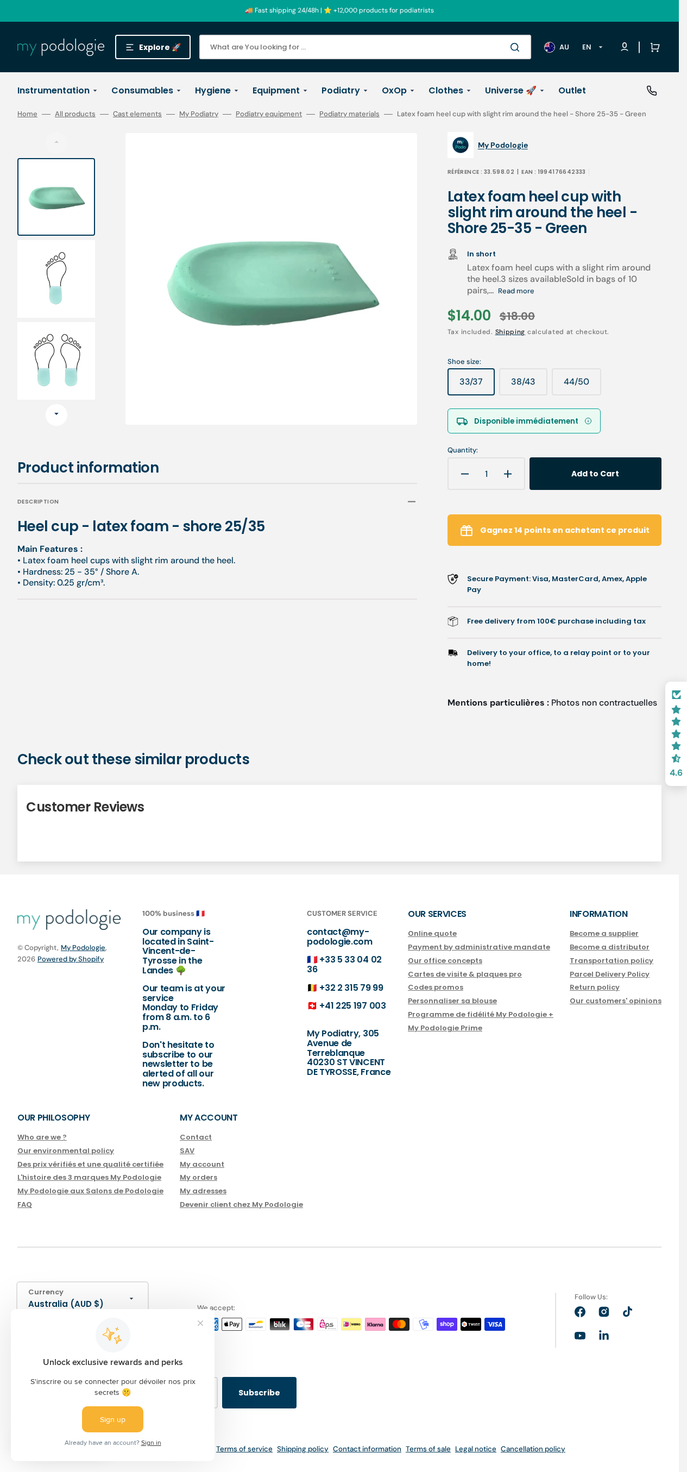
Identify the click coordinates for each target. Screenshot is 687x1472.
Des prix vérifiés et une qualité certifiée (90, 1164)
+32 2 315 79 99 (351, 988)
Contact (196, 1137)
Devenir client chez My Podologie (241, 1204)
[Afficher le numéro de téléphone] (651, 90)
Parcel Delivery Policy (610, 974)
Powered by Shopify (70, 959)
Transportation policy (611, 960)
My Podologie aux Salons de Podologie (90, 1191)
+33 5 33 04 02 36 (344, 964)
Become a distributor (610, 947)
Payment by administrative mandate (479, 947)
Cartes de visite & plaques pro (465, 974)
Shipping (510, 332)
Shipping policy (303, 1449)
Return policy (595, 987)
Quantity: (463, 450)
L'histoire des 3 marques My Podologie (89, 1177)
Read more (516, 290)
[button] (653, 47)
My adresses (203, 1191)
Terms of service (244, 1449)
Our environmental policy (65, 1151)
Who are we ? (42, 1137)
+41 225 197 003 (352, 1005)
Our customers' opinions (615, 1001)
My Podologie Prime (445, 1028)
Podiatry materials (349, 114)
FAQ (24, 1204)
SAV (187, 1151)
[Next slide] (56, 415)
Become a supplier (604, 934)
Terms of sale (428, 1449)
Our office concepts (445, 960)
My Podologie (83, 947)
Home (27, 114)
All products (75, 114)
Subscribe (259, 1392)
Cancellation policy (533, 1449)
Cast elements (137, 114)
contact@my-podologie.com (340, 937)
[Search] (517, 47)
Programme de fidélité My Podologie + (480, 1014)
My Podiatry (198, 114)
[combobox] (365, 47)
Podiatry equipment (269, 114)
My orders (198, 1177)
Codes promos (435, 987)
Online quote (432, 934)
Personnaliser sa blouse (452, 1001)
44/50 (582, 385)
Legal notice (475, 1449)
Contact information (367, 1449)
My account (202, 1164)
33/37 (477, 385)
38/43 (529, 385)
